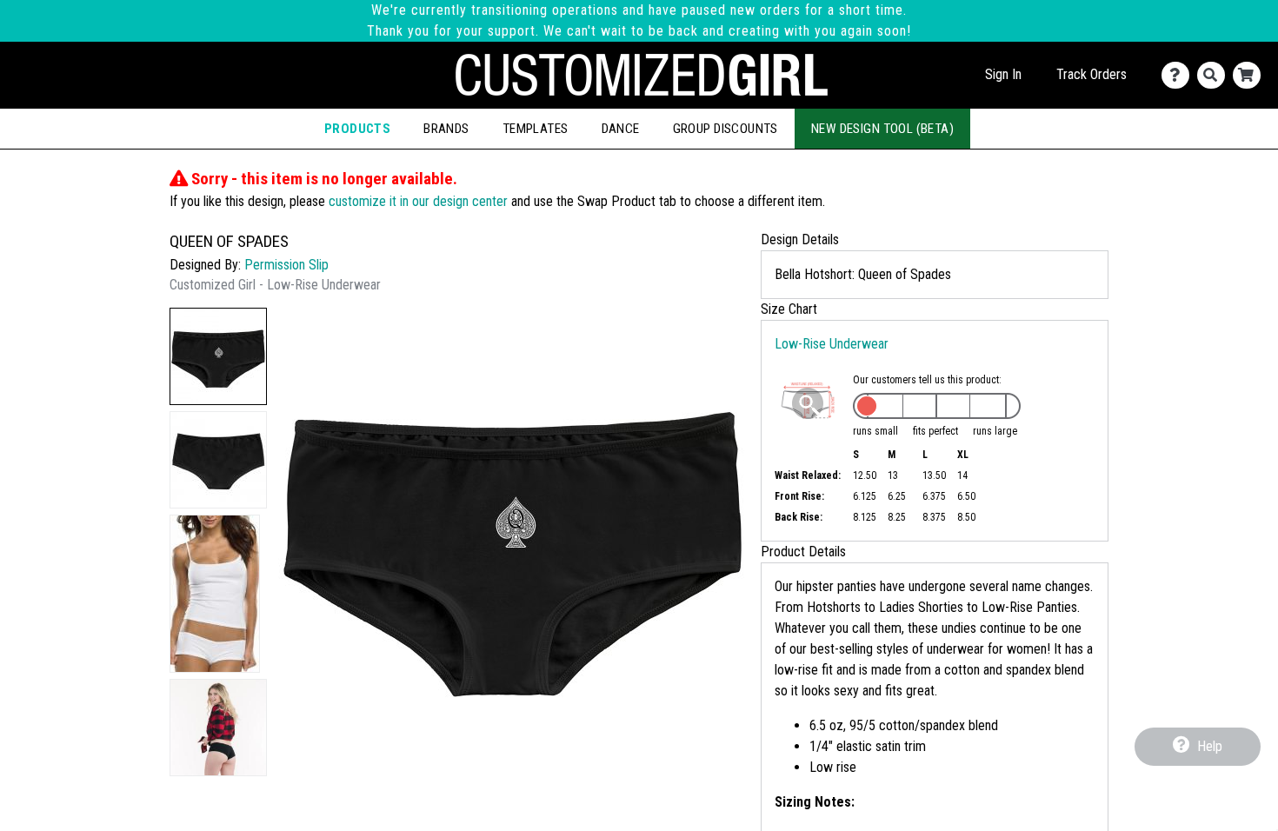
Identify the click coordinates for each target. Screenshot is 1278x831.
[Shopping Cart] (1250, 75)
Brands (446, 128)
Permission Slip (286, 264)
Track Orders (1091, 74)
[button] (218, 356)
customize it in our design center (418, 201)
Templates (536, 128)
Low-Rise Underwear (832, 344)
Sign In (1003, 74)
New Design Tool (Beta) (882, 128)
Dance (621, 128)
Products (357, 128)
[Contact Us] (1179, 75)
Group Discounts (725, 128)
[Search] (1215, 75)
